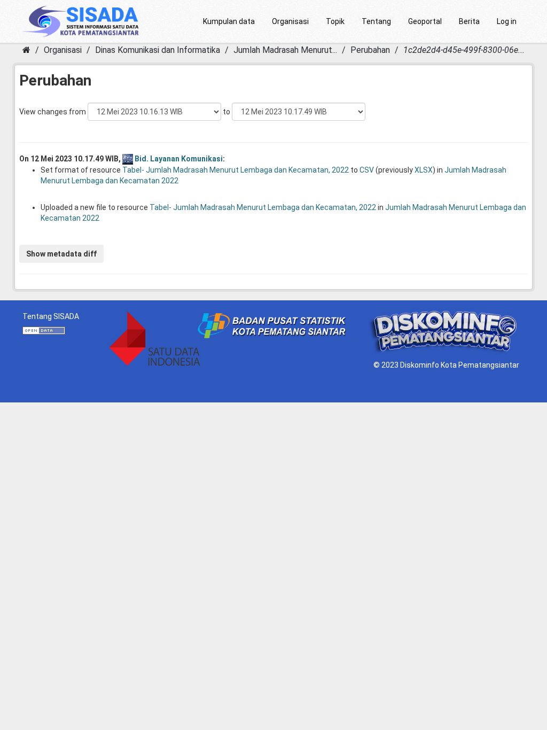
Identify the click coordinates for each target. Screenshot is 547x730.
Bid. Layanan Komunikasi (179, 158)
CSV (367, 170)
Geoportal (425, 21)
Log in (507, 21)
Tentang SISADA (50, 316)
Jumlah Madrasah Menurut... (285, 50)
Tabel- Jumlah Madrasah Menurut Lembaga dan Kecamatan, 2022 (235, 170)
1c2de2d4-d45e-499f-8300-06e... (464, 50)
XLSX (424, 170)
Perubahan (370, 50)
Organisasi (290, 21)
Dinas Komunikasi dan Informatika (157, 50)
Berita (469, 21)
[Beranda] (26, 50)
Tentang (376, 21)
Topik (335, 21)
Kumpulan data (229, 21)
